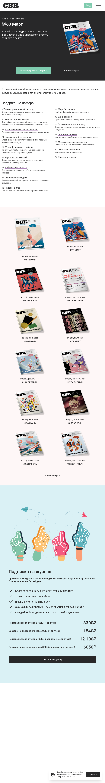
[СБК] (11, 5)
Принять (93, 774)
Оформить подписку (52, 659)
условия (73, 777)
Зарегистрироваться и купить (34, 70)
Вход (88, 5)
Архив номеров (71, 70)
